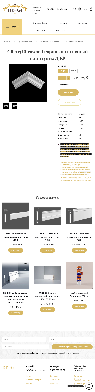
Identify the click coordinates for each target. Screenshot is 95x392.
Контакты (60, 31)
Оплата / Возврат (41, 23)
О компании (39, 31)
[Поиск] (74, 9)
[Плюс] (68, 78)
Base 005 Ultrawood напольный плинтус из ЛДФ (79, 237)
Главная (6, 42)
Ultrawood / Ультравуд (49, 42)
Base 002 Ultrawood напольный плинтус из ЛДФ (47, 237)
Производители (25, 42)
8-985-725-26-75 (58, 8)
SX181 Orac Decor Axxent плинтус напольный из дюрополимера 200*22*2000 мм (15, 298)
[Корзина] (91, 9)
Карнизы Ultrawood (74, 42)
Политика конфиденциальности (82, 380)
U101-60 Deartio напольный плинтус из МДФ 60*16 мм (47, 296)
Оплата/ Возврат (33, 380)
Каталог (29, 376)
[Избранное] (85, 9)
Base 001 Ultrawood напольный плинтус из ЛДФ (16, 237)
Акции (63, 23)
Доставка (82, 23)
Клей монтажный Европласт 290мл (79, 294)
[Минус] (59, 78)
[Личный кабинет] (80, 9)
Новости (54, 383)
